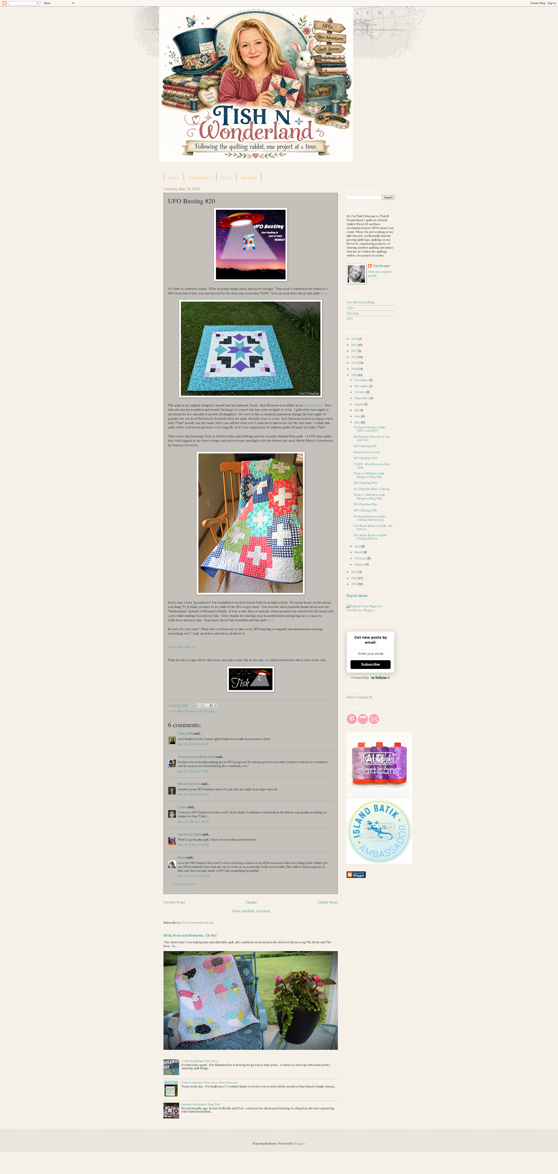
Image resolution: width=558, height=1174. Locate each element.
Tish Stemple (381, 266)
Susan (182, 857)
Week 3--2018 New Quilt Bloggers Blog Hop (369, 496)
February (360, 558)
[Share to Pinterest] (215, 705)
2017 (354, 572)
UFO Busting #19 (365, 483)
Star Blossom (187, 711)
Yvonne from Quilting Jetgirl (197, 757)
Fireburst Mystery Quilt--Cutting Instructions (371, 518)
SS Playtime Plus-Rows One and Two (372, 438)
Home (174, 177)
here (324, 293)
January (359, 564)
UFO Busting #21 (365, 446)
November (361, 386)
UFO (350, 319)
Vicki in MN (185, 733)
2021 (354, 357)
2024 (354, 339)
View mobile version (251, 910)
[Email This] (199, 705)
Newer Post (174, 902)
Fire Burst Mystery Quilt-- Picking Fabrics (371, 536)
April (357, 546)
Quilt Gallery (200, 177)
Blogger (299, 1143)
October (360, 392)
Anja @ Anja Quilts (190, 834)
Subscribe (370, 664)
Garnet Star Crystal (366, 452)
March (359, 552)
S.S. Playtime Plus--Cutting (372, 489)
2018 (354, 375)
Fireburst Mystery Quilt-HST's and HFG (370, 429)
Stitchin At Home (189, 784)
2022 (354, 351)
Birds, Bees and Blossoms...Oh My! (190, 935)
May (357, 422)
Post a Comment (185, 884)
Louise (182, 807)
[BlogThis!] (203, 705)
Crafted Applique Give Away (199, 1061)
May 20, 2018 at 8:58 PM (193, 845)
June (357, 416)
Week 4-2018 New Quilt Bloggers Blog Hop (369, 475)
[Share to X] (207, 705)
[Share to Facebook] (211, 705)
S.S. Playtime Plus (365, 504)
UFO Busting (206, 711)
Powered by (360, 677)
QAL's (226, 177)
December (361, 380)
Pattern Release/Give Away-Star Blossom (209, 1082)
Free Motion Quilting (361, 302)
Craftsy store (313, 405)
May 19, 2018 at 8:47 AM (193, 744)
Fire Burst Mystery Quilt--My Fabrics (373, 527)
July (357, 410)
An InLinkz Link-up (182, 647)
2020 (354, 363)
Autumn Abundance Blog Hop (200, 1104)
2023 (354, 345)
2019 (354, 369)
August (359, 404)
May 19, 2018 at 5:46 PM (193, 794)
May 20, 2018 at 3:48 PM (193, 822)
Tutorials (249, 177)
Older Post (328, 902)
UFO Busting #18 (365, 510)
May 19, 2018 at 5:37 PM (193, 771)
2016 (354, 578)
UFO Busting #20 (365, 458)
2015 (354, 584)
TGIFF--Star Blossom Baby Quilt (372, 465)
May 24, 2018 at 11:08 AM (193, 876)
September (362, 398)
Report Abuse (357, 596)
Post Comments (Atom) (197, 923)
